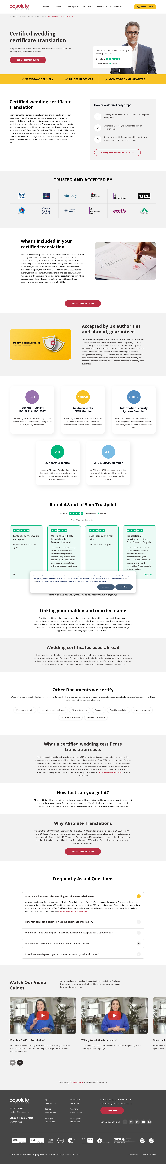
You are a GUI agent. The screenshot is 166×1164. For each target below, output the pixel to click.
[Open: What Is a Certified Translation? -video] (43, 1015)
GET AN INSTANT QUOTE (28, 60)
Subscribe (112, 1110)
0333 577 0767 (17, 1108)
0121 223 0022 (75, 1122)
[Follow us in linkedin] (137, 1121)
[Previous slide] (13, 1063)
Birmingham (75, 1118)
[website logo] (20, 6)
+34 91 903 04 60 (50, 1103)
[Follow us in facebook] (125, 1121)
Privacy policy (133, 1155)
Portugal (49, 1118)
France (48, 1109)
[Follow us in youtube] (143, 1121)
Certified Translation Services (31, 16)
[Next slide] (20, 1063)
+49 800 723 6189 (76, 1112)
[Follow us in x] (131, 1121)
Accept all (105, 587)
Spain (47, 1099)
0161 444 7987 (75, 1103)
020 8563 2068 (16, 1122)
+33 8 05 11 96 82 (50, 1112)
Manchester (75, 1099)
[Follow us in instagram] (149, 1121)
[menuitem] (46, 6)
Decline (124, 587)
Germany (74, 1109)
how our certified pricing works (72, 911)
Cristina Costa (76, 1082)
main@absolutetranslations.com (20, 1112)
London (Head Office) (21, 1117)
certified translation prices (110, 772)
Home (12, 16)
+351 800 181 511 (51, 1122)
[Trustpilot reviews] (113, 63)
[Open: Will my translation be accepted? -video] (114, 1015)
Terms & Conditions (149, 1155)
